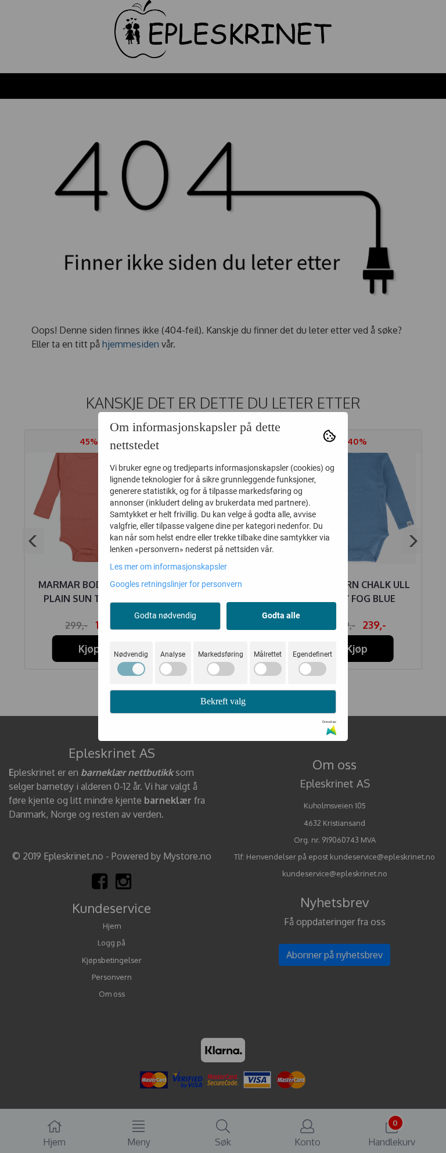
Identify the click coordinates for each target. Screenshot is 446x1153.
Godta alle (281, 615)
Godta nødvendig (165, 615)
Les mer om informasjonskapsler (168, 566)
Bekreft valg (223, 701)
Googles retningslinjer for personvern (176, 584)
